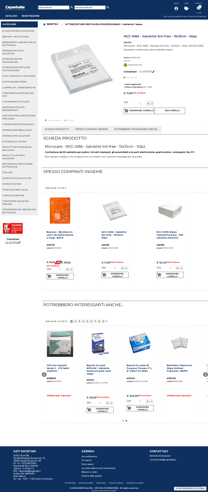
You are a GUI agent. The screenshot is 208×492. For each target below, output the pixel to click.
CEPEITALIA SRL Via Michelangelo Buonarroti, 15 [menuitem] (29, 457)
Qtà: (126, 102)
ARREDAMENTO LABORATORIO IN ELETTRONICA (19, 43)
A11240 (131, 378)
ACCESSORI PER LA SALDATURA (18, 31)
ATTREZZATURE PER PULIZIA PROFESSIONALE (16, 68)
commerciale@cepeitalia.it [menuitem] (163, 459)
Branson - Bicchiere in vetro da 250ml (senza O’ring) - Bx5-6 (60, 235)
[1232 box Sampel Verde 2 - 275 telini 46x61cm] (60, 344)
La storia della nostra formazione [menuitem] (98, 468)
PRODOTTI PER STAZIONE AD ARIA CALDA (17, 148)
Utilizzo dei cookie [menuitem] (86, 483)
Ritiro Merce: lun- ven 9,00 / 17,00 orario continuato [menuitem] (33, 477)
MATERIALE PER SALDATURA (16, 136)
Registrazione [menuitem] (31, 16)
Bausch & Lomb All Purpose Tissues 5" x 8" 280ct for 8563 (139, 368)
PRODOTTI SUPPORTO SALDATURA (13, 156)
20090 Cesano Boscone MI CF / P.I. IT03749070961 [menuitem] (27, 462)
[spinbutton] (143, 104)
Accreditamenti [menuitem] (89, 456)
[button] (148, 103)
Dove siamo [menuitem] (87, 464)
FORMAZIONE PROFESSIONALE (18, 124)
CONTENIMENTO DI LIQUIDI (15, 101)
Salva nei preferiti (54, 120)
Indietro (52, 24)
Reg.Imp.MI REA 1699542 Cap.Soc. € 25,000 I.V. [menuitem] (25, 467)
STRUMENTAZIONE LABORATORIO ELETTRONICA (19, 211)
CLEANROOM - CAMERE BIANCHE (18, 87)
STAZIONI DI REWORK (13, 195)
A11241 (90, 380)
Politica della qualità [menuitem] (92, 476)
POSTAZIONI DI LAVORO (14, 141)
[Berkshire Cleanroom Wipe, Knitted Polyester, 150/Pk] (180, 344)
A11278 (51, 245)
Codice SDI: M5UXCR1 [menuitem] (24, 473)
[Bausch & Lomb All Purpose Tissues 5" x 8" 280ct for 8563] (140, 344)
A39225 (171, 378)
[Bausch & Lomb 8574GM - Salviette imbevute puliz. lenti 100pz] (100, 344)
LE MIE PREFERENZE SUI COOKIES (190, 488)
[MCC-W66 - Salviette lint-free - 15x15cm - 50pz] (115, 211)
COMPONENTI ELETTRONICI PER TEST (18, 94)
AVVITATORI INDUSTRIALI (14, 81)
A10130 (105, 245)
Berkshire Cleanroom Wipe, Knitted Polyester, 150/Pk (179, 368)
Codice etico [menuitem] (101, 483)
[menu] (22, 14)
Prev (44, 374)
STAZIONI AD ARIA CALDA (15, 189)
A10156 (160, 245)
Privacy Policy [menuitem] (70, 483)
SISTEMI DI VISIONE (11, 184)
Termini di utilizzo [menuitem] (116, 483)
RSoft (114, 491)
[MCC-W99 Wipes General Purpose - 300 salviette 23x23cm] (170, 211)
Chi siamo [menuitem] (87, 460)
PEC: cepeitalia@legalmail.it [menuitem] (27, 471)
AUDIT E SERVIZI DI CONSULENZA (18, 76)
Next (205, 374)
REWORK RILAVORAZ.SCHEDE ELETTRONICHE (17, 165)
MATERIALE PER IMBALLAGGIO (17, 130)
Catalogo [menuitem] (11, 16)
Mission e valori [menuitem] (89, 472)
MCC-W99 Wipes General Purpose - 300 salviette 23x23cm (170, 235)
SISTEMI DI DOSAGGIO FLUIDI (16, 178)
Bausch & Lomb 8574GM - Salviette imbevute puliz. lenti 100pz (99, 369)
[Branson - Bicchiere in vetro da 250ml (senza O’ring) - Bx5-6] (60, 211)
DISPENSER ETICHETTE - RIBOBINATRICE (14, 108)
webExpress (104, 491)
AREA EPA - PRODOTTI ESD (15, 36)
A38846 (51, 378)
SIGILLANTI (7, 172)
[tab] (19, 31)
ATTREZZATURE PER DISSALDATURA (12, 60)
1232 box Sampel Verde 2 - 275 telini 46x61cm (58, 368)
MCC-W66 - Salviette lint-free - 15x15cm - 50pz (114, 235)
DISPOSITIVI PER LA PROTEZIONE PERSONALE (18, 117)
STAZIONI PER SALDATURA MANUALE (15, 202)
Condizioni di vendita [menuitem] (134, 483)
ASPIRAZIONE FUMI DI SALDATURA (13, 52)
